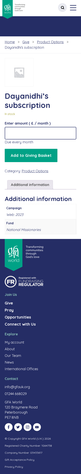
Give (25, 42)
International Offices (21, 369)
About (10, 349)
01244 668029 (16, 393)
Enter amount (28, 123)
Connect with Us (20, 324)
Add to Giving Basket (31, 155)
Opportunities (18, 317)
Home (10, 42)
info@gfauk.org (17, 387)
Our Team (13, 355)
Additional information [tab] (30, 184)
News (9, 362)
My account (14, 342)
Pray (9, 310)
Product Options (50, 42)
